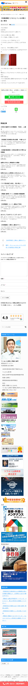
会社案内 (18, 675)
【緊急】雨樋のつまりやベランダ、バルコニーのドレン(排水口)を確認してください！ (14, 618)
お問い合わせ (8, 676)
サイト (3, 291)
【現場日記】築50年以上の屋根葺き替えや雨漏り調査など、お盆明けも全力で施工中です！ (14, 594)
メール (3, 285)
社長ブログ (16, 676)
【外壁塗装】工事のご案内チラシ (16, 240)
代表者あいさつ (10, 675)
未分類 (13, 24)
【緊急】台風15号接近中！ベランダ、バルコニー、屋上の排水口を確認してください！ (14, 601)
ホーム (2, 675)
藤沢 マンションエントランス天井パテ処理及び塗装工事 (16, 246)
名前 (2, 278)
